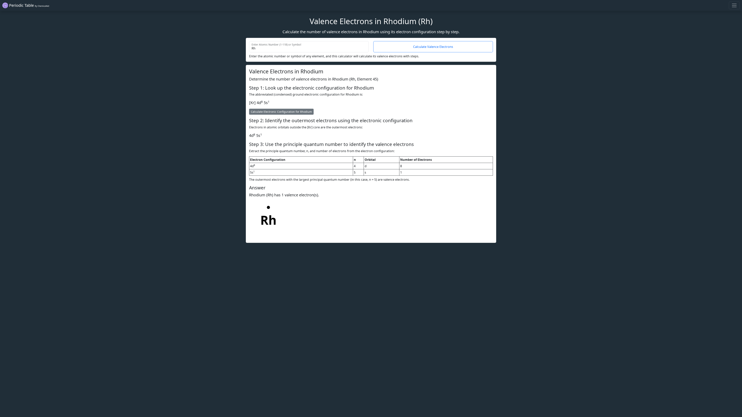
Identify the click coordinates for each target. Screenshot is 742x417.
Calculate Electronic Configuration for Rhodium (281, 112)
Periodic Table (28, 5)
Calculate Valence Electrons (433, 47)
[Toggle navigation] (734, 5)
